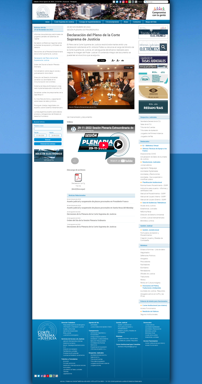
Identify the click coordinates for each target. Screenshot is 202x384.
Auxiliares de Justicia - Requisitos (152, 291)
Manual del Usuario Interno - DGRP (153, 196)
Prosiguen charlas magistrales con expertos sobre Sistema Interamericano (48, 106)
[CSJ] (43, 12)
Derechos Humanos (69, 343)
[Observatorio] (153, 92)
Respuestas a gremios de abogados (74, 325)
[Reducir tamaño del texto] (118, 60)
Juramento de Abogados (70, 335)
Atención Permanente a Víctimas (72, 341)
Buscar (47, 140)
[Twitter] (117, 2)
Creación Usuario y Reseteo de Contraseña (151, 239)
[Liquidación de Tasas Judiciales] (153, 62)
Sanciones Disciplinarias (70, 331)
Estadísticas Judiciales (148, 208)
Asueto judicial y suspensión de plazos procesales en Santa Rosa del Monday (100, 207)
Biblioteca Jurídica (147, 221)
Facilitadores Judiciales (70, 351)
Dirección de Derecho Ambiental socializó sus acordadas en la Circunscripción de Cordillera (46, 79)
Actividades (94, 325)
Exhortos (66, 361)
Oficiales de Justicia (147, 274)
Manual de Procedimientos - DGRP (152, 193)
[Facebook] (120, 2)
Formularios (66, 367)
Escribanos (144, 267)
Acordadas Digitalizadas (149, 171)
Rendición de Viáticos (150, 311)
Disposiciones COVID (148, 154)
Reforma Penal (145, 212)
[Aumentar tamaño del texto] (113, 60)
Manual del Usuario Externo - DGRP (153, 199)
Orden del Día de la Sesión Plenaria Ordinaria (46, 65)
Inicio (140, 2)
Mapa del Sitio (151, 22)
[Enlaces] (136, 2)
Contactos (137, 22)
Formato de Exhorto (69, 363)
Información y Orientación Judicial (73, 327)
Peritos (143, 280)
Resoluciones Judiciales (151, 162)
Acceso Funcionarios (148, 308)
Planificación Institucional (152, 182)
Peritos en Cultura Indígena (150, 283)
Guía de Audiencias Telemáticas (154, 202)
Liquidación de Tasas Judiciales (72, 369)
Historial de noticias (47, 144)
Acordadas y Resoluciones (150, 174)
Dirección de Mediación (70, 349)
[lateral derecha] (159, 12)
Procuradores (145, 261)
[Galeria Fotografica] (133, 2)
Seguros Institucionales (149, 314)
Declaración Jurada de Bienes (99, 339)
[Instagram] (123, 2)
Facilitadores (145, 264)
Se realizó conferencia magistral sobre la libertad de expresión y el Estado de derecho (48, 45)
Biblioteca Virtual (150, 333)
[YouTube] (126, 2)
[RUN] (153, 77)
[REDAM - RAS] (153, 107)
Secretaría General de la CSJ (150, 121)
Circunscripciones (112, 22)
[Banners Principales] (101, 12)
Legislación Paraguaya (148, 168)
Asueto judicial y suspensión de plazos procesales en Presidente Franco (97, 201)
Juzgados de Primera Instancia (151, 133)
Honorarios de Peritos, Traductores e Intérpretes (151, 287)
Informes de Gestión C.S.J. (98, 349)
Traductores (144, 277)
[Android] (129, 2)
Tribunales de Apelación (149, 130)
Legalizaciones (67, 374)
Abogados (144, 258)
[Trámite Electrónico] (153, 32)
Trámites (65, 371)
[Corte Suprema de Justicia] (46, 331)
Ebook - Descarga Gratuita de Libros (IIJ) (74, 346)
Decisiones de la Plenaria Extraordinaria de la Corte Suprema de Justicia (48, 52)
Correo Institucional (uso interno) (154, 305)
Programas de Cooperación (99, 347)
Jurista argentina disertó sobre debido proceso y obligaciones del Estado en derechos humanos (48, 114)
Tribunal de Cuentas (147, 127)
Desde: (36, 132)
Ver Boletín (49, 160)
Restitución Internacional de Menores (74, 365)
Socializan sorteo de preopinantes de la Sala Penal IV (48, 93)
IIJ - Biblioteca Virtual (150, 145)
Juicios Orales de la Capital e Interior (101, 327)
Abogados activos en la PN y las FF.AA (152, 295)
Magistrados (145, 252)
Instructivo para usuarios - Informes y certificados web (154, 189)
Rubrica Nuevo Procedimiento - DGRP (154, 185)
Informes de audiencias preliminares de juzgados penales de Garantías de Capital (48, 36)
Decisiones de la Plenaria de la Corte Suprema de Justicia (91, 214)
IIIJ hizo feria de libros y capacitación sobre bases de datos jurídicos (47, 100)
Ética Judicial (67, 333)
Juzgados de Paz (146, 136)
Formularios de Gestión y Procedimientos (149, 234)
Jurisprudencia (145, 165)
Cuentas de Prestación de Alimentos (74, 355)
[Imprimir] (122, 60)
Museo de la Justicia (147, 205)
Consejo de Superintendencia (90, 22)
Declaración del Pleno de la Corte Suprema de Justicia (46, 59)
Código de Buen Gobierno (98, 337)
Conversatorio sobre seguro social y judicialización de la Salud (47, 72)
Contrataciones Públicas (98, 343)
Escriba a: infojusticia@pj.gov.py (127, 347)
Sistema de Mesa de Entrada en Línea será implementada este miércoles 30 (47, 87)
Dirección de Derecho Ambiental (152, 215)
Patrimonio (94, 345)
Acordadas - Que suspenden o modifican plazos (151, 178)
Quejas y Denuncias (69, 329)
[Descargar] (81, 189)
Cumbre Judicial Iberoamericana (152, 218)
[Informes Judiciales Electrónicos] (153, 47)
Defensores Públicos (147, 255)
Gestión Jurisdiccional (150, 230)
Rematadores (145, 270)
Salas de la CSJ (146, 124)
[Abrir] (74, 189)
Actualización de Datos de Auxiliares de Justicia (153, 158)
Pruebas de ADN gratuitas (70, 353)
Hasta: (51, 132)
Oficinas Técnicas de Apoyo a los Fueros (154, 149)
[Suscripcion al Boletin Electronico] (114, 2)
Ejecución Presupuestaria (98, 341)
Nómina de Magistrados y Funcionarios (98, 334)
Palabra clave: (39, 126)
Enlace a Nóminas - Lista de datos (152, 249)
